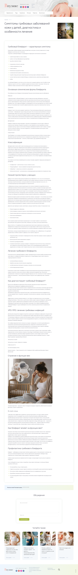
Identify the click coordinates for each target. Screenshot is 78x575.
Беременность (10, 13)
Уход (32, 5)
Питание (29, 13)
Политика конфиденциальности (34, 567)
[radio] (23, 487)
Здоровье (33, 4)
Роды (16, 13)
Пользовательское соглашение (34, 568)
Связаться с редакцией (51, 569)
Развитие (33, 7)
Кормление (22, 13)
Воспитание (42, 13)
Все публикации (50, 568)
